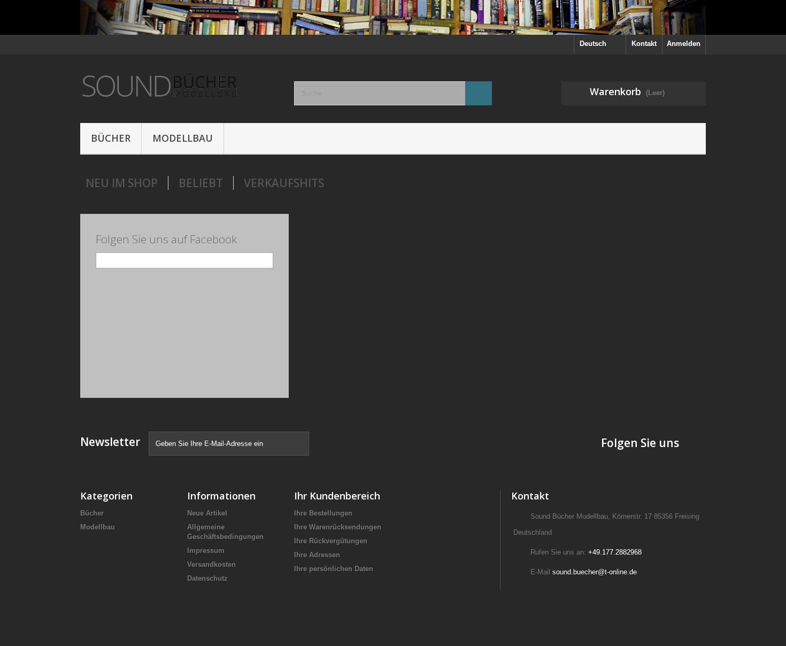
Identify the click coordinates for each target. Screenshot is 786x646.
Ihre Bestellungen (323, 513)
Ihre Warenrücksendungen (337, 527)
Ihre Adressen (317, 555)
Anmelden (683, 44)
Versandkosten (211, 564)
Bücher (110, 138)
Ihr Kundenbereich (337, 495)
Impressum (206, 551)
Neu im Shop (122, 183)
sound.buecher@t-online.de (594, 572)
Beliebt (201, 183)
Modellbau (182, 138)
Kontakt (644, 44)
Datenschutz (207, 578)
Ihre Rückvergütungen (330, 541)
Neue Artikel (207, 513)
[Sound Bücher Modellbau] (179, 86)
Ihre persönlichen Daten (333, 569)
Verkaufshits (284, 183)
